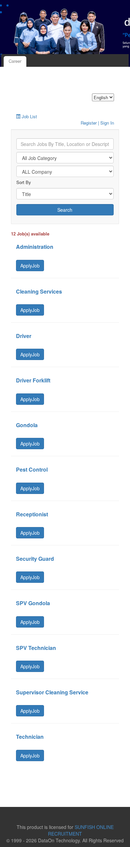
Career (15, 61)
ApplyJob (30, 265)
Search (64, 209)
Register (89, 123)
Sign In (107, 123)
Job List (29, 116)
